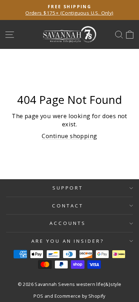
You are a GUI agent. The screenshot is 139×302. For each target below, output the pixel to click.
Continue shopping (69, 136)
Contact (67, 205)
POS (38, 296)
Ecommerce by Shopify (80, 296)
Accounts (68, 223)
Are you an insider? (67, 241)
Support (67, 188)
